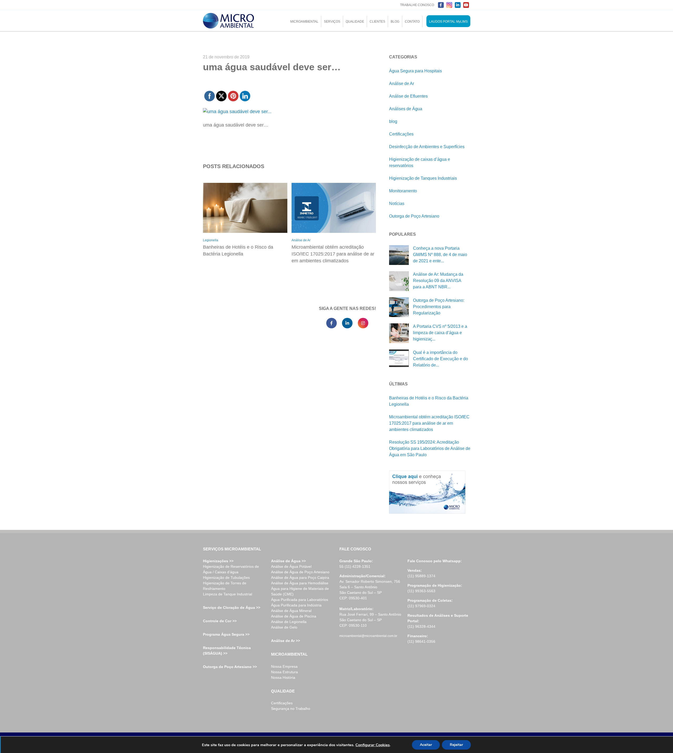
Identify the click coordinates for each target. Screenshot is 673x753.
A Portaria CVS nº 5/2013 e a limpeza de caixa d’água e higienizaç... (440, 332)
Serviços (332, 21)
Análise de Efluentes (408, 96)
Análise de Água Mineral (291, 611)
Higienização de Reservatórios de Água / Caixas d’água (231, 569)
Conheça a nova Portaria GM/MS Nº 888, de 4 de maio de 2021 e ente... (440, 254)
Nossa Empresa (284, 666)
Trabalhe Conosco (417, 5)
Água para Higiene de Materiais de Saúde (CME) (300, 591)
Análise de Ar (301, 240)
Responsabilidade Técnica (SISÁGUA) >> (227, 650)
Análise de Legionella (289, 622)
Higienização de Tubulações (226, 577)
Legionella (210, 240)
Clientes (377, 21)
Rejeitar (456, 744)
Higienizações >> (218, 561)
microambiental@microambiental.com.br (368, 636)
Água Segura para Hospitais (415, 71)
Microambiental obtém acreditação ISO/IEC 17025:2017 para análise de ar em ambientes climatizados (333, 253)
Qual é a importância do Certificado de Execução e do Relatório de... (440, 358)
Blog (395, 21)
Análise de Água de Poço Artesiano (300, 572)
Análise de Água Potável (291, 566)
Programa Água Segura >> (226, 634)
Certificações (401, 134)
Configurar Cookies (372, 744)
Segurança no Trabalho (290, 708)
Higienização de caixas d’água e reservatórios (419, 162)
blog (393, 121)
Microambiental (304, 21)
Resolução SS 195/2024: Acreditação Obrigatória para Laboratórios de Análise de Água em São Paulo (429, 448)
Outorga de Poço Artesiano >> (230, 667)
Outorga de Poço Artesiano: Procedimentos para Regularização (438, 306)
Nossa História (283, 677)
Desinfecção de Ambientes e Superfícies (427, 146)
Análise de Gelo (284, 627)
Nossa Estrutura (284, 672)
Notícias (396, 203)
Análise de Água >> (288, 561)
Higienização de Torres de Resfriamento (224, 586)
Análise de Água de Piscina (293, 616)
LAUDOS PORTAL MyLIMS (448, 21)
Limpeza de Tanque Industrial (227, 594)
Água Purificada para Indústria (296, 605)
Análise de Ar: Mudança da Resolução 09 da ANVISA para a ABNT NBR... (438, 280)
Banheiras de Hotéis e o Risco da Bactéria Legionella (238, 250)
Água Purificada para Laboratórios (299, 600)
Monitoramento (403, 191)
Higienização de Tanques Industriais (423, 178)
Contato (412, 21)
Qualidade (355, 21)
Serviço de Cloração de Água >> (231, 607)
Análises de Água (405, 109)
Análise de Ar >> (285, 641)
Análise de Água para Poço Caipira (300, 577)
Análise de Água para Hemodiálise (299, 583)
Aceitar (426, 744)
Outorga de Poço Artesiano (414, 216)
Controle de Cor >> (220, 621)
